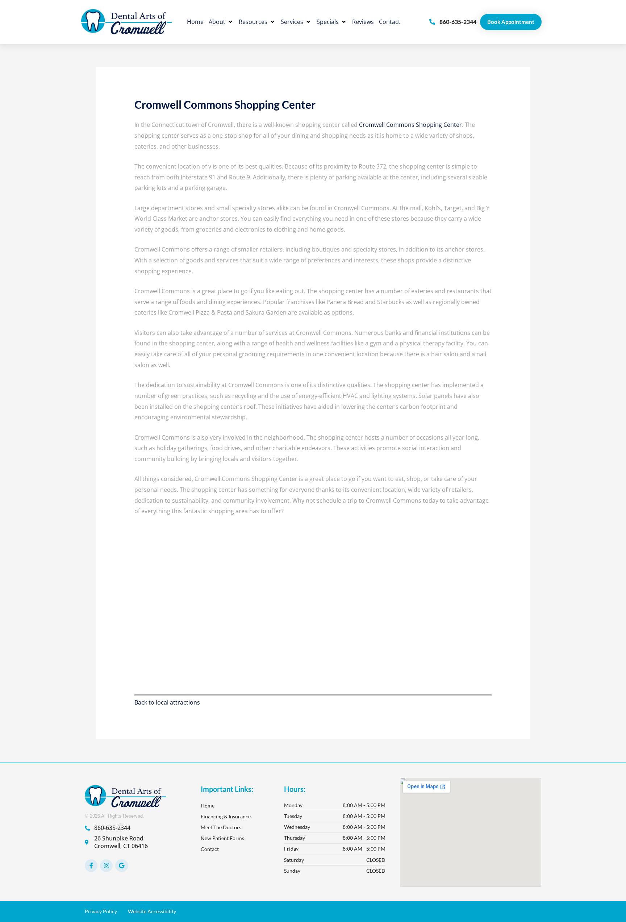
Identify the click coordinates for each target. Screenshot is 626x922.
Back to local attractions (167, 702)
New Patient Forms (222, 838)
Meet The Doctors (221, 827)
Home (207, 805)
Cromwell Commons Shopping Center (410, 125)
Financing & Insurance (226, 816)
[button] (221, 22)
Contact (210, 849)
